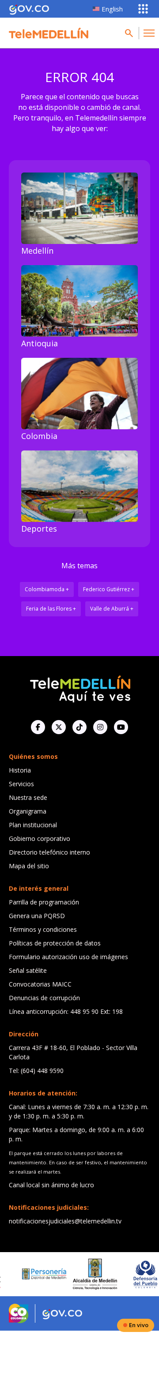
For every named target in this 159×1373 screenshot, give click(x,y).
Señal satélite (28, 970)
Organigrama (27, 811)
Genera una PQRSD (37, 916)
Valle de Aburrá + (111, 608)
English (112, 8)
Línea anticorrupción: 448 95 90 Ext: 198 (66, 1011)
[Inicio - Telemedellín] (48, 33)
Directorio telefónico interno (49, 852)
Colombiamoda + (47, 589)
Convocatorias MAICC (40, 984)
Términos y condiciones (43, 929)
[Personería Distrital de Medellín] (31, 1274)
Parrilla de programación (44, 902)
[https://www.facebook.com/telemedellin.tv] (38, 727)
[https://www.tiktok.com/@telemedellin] (79, 727)
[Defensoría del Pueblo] (132, 1274)
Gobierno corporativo (39, 838)
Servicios (21, 784)
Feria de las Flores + (51, 608)
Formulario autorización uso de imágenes (68, 957)
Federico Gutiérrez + (108, 589)
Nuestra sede (28, 797)
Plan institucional (33, 825)
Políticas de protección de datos (55, 943)
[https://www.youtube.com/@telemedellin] (121, 727)
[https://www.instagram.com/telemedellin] (100, 727)
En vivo (138, 1325)
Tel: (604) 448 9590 (36, 1070)
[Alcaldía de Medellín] (82, 1274)
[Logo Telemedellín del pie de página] (79, 688)
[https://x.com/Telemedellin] (59, 727)
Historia (20, 770)
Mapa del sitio (29, 866)
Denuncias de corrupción (44, 998)
